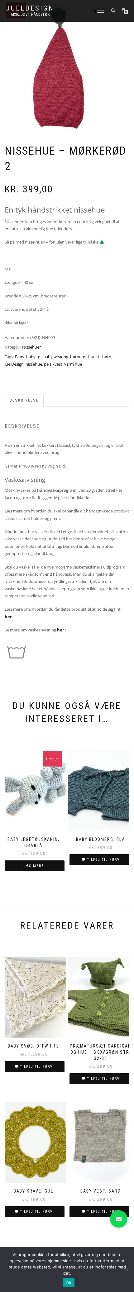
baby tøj (33, 356)
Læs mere (33, 866)
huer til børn (99, 356)
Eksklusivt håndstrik (30, 14)
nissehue (34, 364)
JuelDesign (30, 8)
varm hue (73, 364)
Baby (19, 356)
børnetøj (78, 356)
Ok (68, 1282)
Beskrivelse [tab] (24, 400)
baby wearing (55, 356)
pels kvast (53, 364)
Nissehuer (31, 347)
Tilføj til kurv (103, 860)
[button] (118, 1219)
